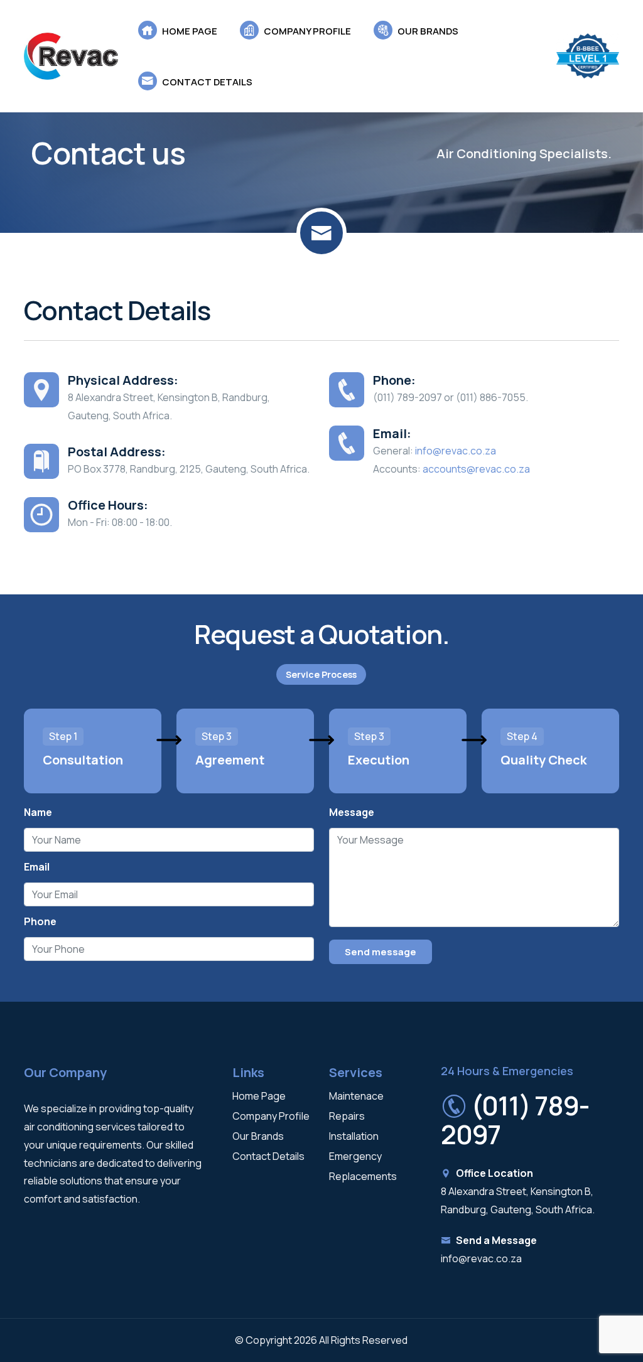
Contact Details (268, 1156)
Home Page (259, 1096)
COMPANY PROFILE (306, 31)
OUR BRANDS (427, 31)
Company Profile (271, 1116)
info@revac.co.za (455, 451)
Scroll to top (28, 684)
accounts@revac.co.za (476, 469)
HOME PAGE (188, 31)
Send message (380, 951)
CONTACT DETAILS (206, 81)
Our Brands (258, 1136)
